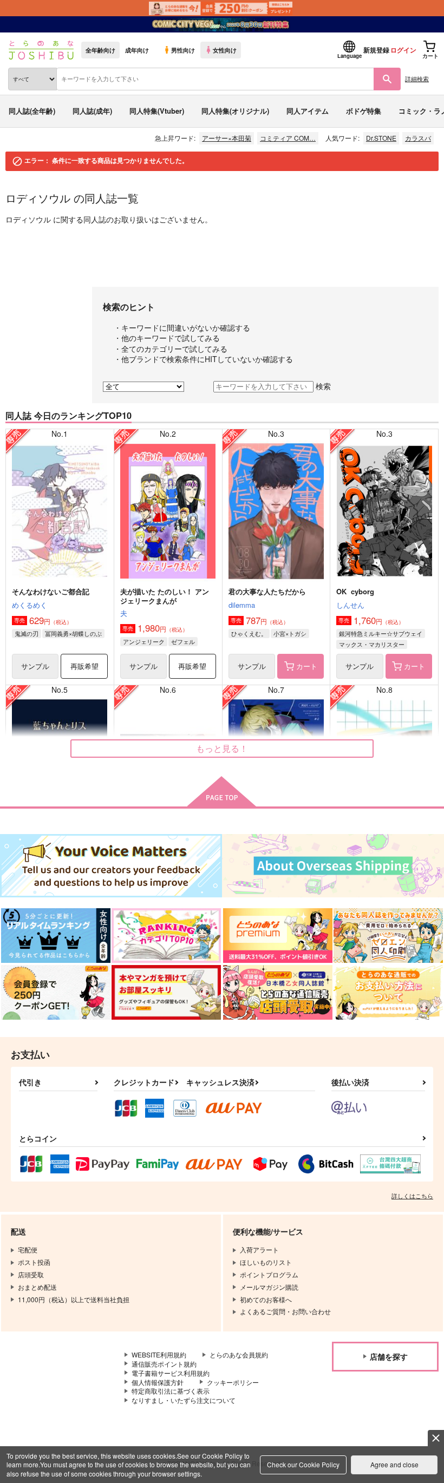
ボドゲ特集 (363, 111)
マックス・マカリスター (371, 644)
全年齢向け (100, 49)
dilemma (241, 605)
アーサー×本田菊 (226, 137)
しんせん (350, 605)
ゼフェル (183, 641)
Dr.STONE (381, 137)
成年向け (137, 49)
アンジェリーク (144, 641)
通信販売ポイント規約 (164, 1363)
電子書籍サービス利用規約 (171, 1372)
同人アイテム (307, 111)
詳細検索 (417, 78)
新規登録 (376, 50)
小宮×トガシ (289, 633)
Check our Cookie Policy (303, 1464)
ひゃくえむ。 (249, 633)
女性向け (225, 49)
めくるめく (29, 605)
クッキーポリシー (233, 1382)
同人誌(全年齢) (32, 111)
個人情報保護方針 (158, 1382)
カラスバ (418, 137)
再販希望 (84, 666)
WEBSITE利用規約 (159, 1354)
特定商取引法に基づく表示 (171, 1390)
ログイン (403, 50)
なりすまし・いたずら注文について (184, 1400)
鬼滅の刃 (26, 633)
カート (306, 666)
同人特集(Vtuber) (156, 111)
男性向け (183, 49)
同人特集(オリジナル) (235, 111)
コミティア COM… (288, 137)
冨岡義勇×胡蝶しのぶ (73, 633)
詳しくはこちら (412, 1195)
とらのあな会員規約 (239, 1354)
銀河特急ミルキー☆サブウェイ (380, 633)
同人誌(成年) (92, 111)
